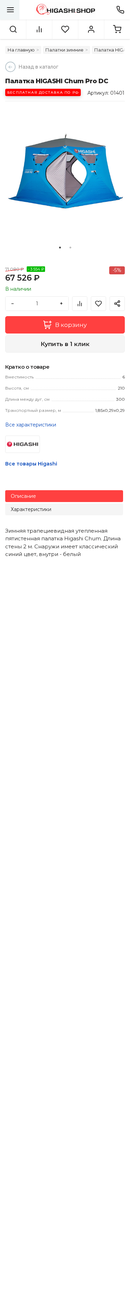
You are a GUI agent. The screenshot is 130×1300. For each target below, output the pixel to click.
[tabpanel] (65, 172)
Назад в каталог (38, 67)
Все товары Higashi (31, 464)
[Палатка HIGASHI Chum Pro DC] (65, 172)
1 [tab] (60, 247)
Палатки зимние (64, 50)
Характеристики (31, 509)
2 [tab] (70, 247)
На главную (21, 50)
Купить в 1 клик (65, 343)
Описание (23, 496)
